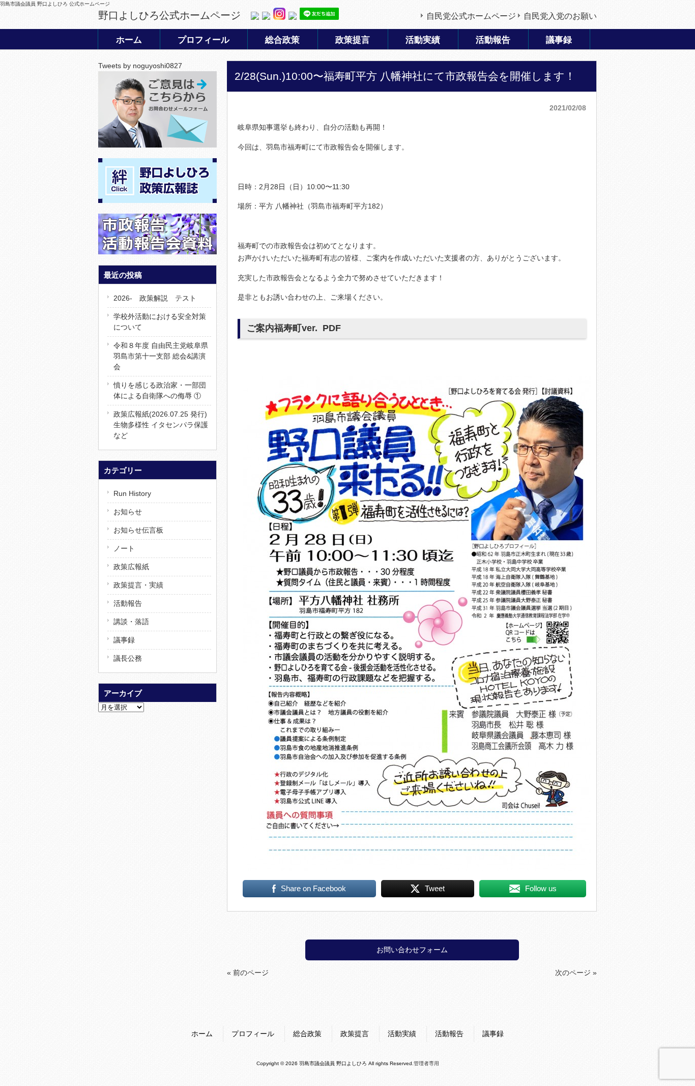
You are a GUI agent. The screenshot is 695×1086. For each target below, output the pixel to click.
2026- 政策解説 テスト (154, 298)
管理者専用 (426, 1063)
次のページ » (576, 972)
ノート (124, 548)
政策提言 (354, 1034)
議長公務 (127, 658)
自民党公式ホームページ (471, 16)
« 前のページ (248, 972)
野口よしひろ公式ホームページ (169, 15)
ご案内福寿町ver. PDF (294, 328)
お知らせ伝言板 (138, 530)
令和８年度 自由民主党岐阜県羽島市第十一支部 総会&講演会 (160, 356)
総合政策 (307, 1034)
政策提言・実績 (138, 585)
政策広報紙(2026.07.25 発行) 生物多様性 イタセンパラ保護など (160, 424)
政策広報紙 (131, 567)
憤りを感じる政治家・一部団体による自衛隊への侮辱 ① (159, 390)
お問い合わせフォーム (412, 950)
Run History (132, 493)
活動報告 (127, 603)
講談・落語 (131, 622)
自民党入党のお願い (560, 16)
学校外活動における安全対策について (159, 321)
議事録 (124, 640)
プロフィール (252, 1034)
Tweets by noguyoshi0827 (140, 66)
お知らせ (127, 512)
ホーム (202, 1034)
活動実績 (402, 1034)
